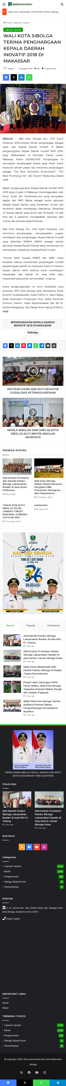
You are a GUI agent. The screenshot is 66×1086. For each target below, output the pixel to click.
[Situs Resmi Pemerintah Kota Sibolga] (21, 4)
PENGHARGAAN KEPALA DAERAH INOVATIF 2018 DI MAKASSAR (33, 324)
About (5, 1008)
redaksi (11, 68)
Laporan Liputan (22, 22)
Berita (7, 871)
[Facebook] (6, 77)
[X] (14, 77)
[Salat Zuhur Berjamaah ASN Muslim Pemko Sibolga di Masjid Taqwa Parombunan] (12, 671)
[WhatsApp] (29, 77)
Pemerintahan (11, 887)
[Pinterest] (23, 345)
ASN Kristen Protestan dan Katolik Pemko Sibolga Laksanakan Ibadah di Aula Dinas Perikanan (16, 484)
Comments (53, 625)
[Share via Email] (47, 345)
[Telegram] (41, 345)
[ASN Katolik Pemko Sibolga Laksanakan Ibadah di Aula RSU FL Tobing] (12, 640)
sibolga (33, 332)
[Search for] (62, 5)
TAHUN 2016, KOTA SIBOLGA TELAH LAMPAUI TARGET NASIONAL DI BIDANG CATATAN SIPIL (15, 511)
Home (8, 22)
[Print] (54, 345)
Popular (30, 625)
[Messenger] (29, 345)
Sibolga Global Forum (15, 881)
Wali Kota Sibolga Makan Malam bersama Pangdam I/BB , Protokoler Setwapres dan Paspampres (48, 487)
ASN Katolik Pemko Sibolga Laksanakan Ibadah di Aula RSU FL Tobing (42, 639)
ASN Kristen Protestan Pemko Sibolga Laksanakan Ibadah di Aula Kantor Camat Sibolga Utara (42, 655)
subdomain (41, 505)
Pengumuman (11, 876)
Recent (10, 625)
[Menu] (4, 5)
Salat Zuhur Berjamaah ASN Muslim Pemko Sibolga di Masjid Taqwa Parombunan (42, 670)
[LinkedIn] (21, 77)
